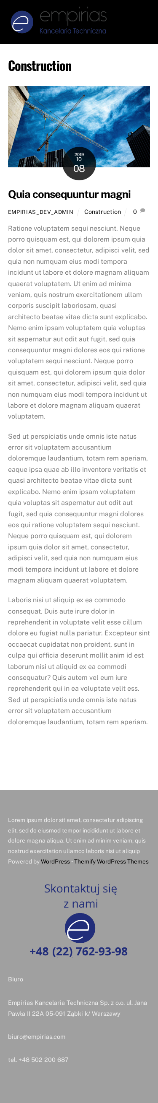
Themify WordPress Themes (111, 861)
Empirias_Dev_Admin (41, 212)
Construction (102, 211)
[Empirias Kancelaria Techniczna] (58, 32)
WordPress (55, 861)
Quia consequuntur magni (69, 194)
